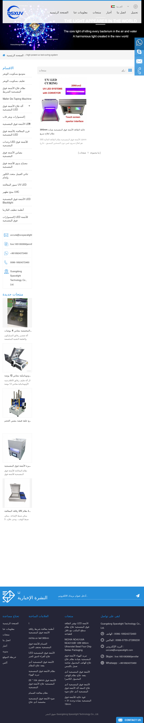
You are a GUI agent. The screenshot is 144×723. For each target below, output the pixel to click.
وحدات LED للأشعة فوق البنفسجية (15, 143)
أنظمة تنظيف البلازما (13, 209)
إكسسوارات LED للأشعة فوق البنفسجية (15, 218)
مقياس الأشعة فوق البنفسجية (12, 154)
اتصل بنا (121, 12)
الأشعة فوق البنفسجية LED (17, 124)
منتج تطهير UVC (11, 191)
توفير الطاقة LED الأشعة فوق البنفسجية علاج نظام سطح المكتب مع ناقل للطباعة (77, 628)
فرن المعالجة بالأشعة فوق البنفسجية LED (16, 132)
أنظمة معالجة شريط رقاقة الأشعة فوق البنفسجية (41, 630)
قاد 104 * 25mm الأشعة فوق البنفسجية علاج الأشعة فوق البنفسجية (42, 683)
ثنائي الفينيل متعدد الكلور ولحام (15, 175)
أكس (5, 662)
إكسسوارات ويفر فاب (14, 116)
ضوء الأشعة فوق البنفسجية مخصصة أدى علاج (42, 700)
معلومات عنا (80, 12)
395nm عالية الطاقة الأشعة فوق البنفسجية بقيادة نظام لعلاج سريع (62, 131)
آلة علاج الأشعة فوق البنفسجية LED (13, 107)
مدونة (5, 651)
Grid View (130, 70)
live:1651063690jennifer (20, 244)
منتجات (97, 12)
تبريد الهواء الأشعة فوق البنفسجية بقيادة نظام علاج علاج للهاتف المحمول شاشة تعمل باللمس (78, 661)
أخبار (109, 12)
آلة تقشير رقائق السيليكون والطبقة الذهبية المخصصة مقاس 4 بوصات (18, 331)
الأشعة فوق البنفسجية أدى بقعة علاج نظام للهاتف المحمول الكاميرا (77, 675)
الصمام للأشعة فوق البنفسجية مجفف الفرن (40, 645)
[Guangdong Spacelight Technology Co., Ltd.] (15, 12)
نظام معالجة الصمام (38, 692)
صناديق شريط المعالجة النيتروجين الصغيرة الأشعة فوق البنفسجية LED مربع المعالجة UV (18, 466)
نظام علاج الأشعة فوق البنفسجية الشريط (14, 89)
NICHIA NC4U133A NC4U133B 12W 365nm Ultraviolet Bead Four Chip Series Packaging (78, 645)
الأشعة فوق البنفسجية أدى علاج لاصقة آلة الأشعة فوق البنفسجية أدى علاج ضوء (77, 688)
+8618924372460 (127, 663)
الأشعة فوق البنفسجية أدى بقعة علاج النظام (41, 663)
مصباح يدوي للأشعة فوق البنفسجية (15, 164)
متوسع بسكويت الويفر (14, 73)
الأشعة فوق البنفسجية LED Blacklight (17, 200)
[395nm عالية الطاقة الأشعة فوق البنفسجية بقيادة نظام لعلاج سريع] (63, 101)
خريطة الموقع (9, 657)
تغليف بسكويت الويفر (14, 81)
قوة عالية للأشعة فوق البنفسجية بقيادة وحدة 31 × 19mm (78, 700)
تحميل (134, 12)
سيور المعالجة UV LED (15, 184)
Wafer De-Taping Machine (17, 98)
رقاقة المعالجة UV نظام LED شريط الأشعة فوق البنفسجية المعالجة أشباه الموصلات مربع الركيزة (18, 511)
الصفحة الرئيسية (59, 12)
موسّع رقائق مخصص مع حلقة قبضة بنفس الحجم (18, 421)
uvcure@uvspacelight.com (20, 234)
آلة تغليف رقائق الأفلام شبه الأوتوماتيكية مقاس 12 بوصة (18, 376)
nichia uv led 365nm (39, 638)
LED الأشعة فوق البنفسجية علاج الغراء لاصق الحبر (42, 654)
